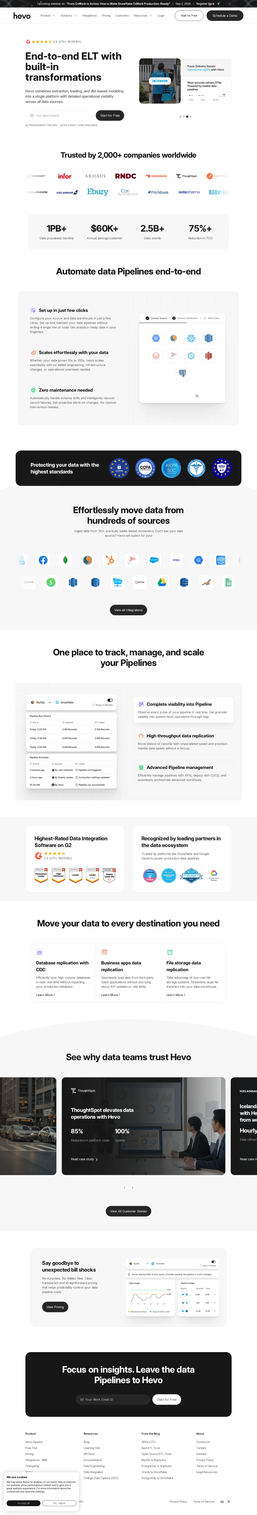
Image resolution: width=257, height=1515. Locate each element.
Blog (86, 1442)
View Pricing (55, 1307)
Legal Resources (206, 1472)
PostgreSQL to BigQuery (157, 1466)
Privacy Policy (205, 1460)
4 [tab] (190, 116)
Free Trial (31, 1448)
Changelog (32, 1466)
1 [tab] (180, 116)
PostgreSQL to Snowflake (157, 1478)
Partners (201, 1454)
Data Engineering (94, 1466)
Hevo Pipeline (34, 1442)
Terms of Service (207, 1466)
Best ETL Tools (151, 1448)
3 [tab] (187, 116)
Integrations (32, 1460)
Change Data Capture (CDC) (101, 1478)
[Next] (132, 1187)
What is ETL (149, 1442)
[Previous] (124, 1187)
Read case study (82, 1159)
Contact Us (203, 1442)
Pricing (29, 1454)
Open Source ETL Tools (156, 1454)
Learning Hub (92, 1448)
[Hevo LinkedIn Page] (222, 1502)
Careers (201, 1448)
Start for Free (189, 15)
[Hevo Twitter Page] (228, 1502)
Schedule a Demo (225, 15)
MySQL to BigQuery (154, 1460)
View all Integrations (128, 610)
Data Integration (93, 1472)
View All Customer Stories (128, 1211)
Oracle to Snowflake (154, 1472)
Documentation (93, 1460)
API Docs (89, 1454)
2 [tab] (184, 116)
